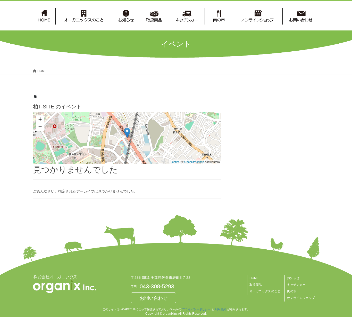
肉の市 (291, 291)
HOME (254, 278)
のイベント (57, 106)
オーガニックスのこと (264, 291)
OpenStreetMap (194, 162)
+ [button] (40, 119)
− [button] (40, 127)
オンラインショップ (301, 298)
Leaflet (175, 162)
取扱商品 (255, 285)
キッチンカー (296, 285)
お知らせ (293, 278)
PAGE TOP (339, 302)
